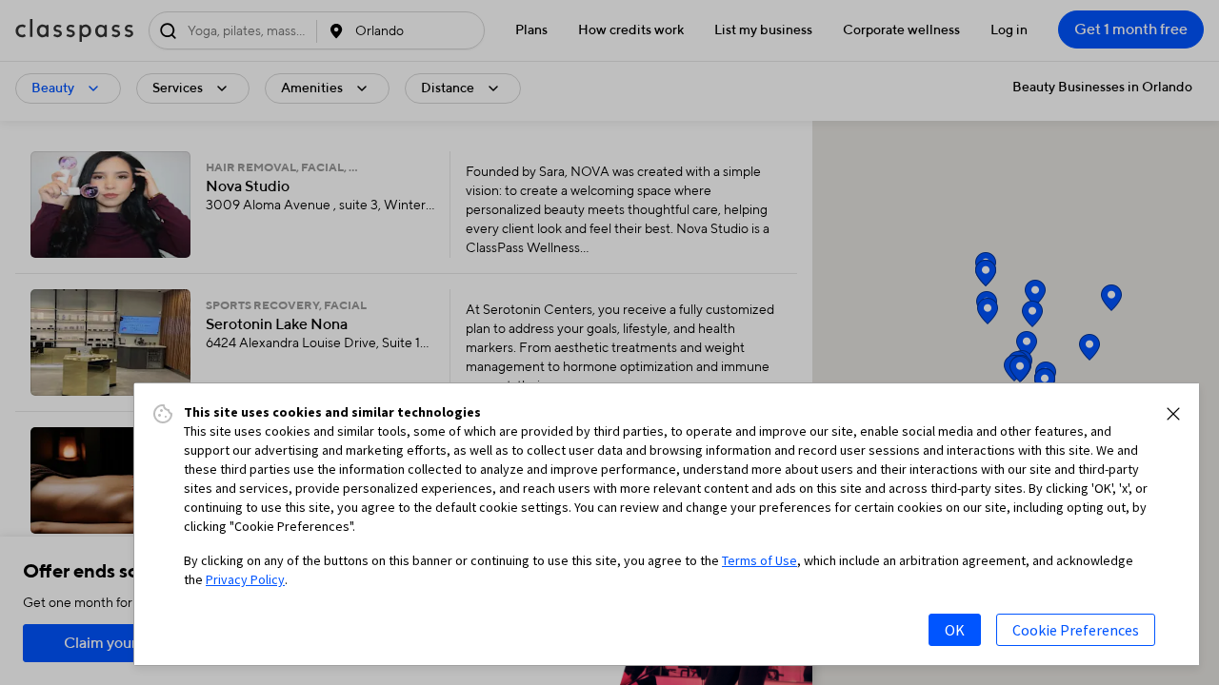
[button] (1173, 414)
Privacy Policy (245, 579)
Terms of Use (759, 560)
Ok (955, 629)
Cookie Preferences (1075, 629)
